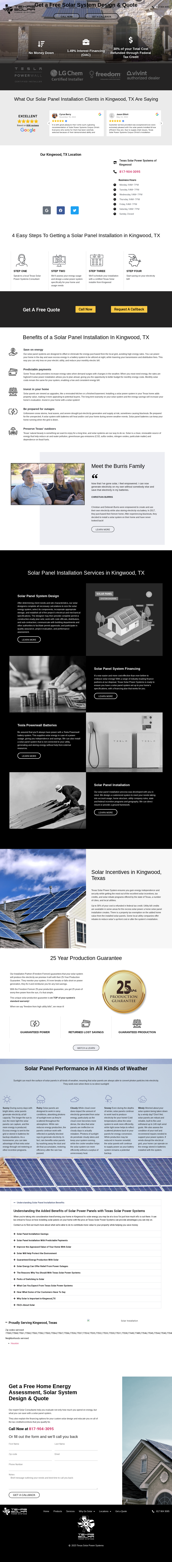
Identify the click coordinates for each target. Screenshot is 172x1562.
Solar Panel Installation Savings (33, 1234)
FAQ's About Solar (26, 1305)
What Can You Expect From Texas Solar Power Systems (45, 1285)
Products (60, 7)
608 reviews (32, 125)
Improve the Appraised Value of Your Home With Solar (44, 1247)
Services (73, 7)
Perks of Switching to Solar (30, 1279)
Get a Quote (123, 7)
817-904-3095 (129, 172)
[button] (161, 123)
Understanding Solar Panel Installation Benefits (40, 1202)
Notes (12, 1475)
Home (49, 7)
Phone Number (16, 1464)
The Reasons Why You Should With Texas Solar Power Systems (48, 1272)
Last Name (60, 1444)
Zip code (13, 1454)
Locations (106, 7)
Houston (15, 1343)
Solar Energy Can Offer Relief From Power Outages (42, 1266)
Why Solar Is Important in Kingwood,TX (36, 1298)
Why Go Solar (88, 7)
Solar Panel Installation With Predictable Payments (42, 1240)
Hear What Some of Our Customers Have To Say (41, 1292)
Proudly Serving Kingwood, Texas (33, 1323)
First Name (14, 1444)
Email (57, 1454)
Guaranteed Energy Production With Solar (38, 1260)
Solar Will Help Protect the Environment (37, 1253)
